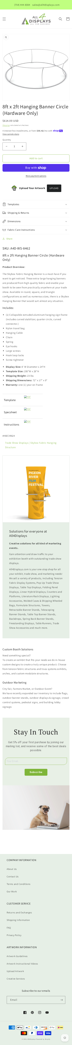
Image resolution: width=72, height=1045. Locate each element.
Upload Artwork (15, 971)
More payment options (36, 175)
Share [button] (9, 238)
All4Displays (31, 1039)
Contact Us (13, 876)
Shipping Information (18, 920)
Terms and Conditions (18, 884)
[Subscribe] (61, 1000)
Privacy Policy (14, 935)
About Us (12, 869)
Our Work (12, 891)
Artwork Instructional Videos (22, 963)
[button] (4, 19)
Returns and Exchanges (19, 912)
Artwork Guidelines (17, 956)
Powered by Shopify (43, 1039)
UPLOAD (54, 188)
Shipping (6, 125)
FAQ (9, 927)
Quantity (7, 139)
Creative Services (16, 978)
